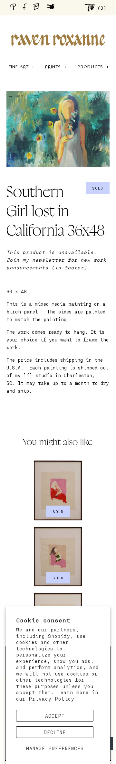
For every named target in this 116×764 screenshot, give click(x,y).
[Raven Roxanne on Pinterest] (14, 8)
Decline (55, 732)
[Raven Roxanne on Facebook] (26, 8)
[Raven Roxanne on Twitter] (52, 7)
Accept (55, 716)
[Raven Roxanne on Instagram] (38, 7)
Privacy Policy (51, 699)
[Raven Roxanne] (58, 29)
